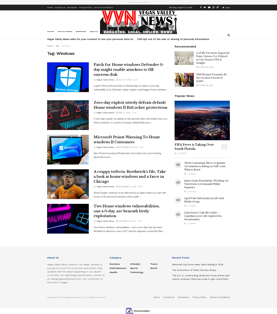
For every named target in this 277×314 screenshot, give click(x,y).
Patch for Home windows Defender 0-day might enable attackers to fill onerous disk (129, 70)
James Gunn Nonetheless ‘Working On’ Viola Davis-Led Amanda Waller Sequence (206, 184)
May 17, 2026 (124, 113)
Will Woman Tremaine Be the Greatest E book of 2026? (211, 78)
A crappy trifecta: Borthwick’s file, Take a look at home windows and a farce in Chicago (130, 176)
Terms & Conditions (103, 7)
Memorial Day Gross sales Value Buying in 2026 (197, 264)
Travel (153, 264)
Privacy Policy (85, 7)
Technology (136, 272)
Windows (66, 46)
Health (113, 272)
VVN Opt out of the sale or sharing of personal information (173, 39)
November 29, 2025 (128, 147)
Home (50, 7)
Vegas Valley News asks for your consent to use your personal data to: (90, 39)
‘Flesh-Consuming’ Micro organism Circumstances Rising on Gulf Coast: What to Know (205, 166)
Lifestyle (135, 264)
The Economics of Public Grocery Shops (194, 270)
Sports (134, 268)
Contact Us (60, 7)
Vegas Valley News (105, 80)
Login (227, 7)
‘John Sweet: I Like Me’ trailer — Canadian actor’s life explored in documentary (203, 216)
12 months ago (206, 67)
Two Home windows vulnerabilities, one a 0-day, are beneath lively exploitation (126, 211)
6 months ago (205, 85)
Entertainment (118, 268)
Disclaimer (72, 7)
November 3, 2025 (127, 186)
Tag (57, 46)
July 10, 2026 (124, 80)
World (153, 268)
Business (115, 264)
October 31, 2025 (127, 221)
